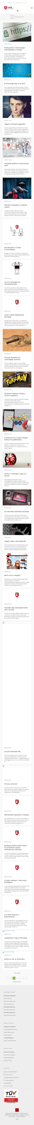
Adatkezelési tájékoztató (11, 1115)
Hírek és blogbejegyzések (17, 17)
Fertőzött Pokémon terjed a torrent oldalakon (14, 394)
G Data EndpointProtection (10, 1029)
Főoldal (12, 15)
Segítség (10, 2)
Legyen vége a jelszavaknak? (15, 541)
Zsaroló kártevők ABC (12, 751)
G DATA (12, 18)
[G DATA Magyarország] (9, 7)
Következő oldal (16, 981)
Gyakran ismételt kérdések (10, 1072)
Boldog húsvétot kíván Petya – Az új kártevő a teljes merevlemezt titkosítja (16, 847)
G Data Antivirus (8, 998)
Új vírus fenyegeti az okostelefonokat (12, 283)
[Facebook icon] (16, 1119)
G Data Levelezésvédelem (10, 1040)
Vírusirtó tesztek (8, 1060)
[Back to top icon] (17, 1110)
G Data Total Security (9, 1004)
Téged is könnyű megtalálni (15, 124)
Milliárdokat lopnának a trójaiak (16, 815)
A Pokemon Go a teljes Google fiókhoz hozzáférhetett (16, 439)
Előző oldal (17, 973)
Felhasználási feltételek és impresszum (16, 1113)
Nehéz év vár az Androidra (14, 959)
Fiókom (24, 2)
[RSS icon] (17, 1119)
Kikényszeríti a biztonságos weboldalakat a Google (14, 49)
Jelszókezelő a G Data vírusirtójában (12, 248)
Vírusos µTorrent (10, 784)
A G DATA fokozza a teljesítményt (11, 916)
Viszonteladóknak (17, 2)
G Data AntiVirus (8, 1035)
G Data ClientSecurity (9, 1032)
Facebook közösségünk (9, 1055)
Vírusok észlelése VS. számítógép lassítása (12, 358)
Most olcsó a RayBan (12, 575)
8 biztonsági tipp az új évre (14, 84)
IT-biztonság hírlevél (9, 1057)
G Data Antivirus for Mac (10, 1015)
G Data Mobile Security (9, 1009)
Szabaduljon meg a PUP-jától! (15, 938)
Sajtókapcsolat (23, 1115)
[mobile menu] (31, 7)
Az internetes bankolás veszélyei (16, 511)
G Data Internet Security (10, 1001)
